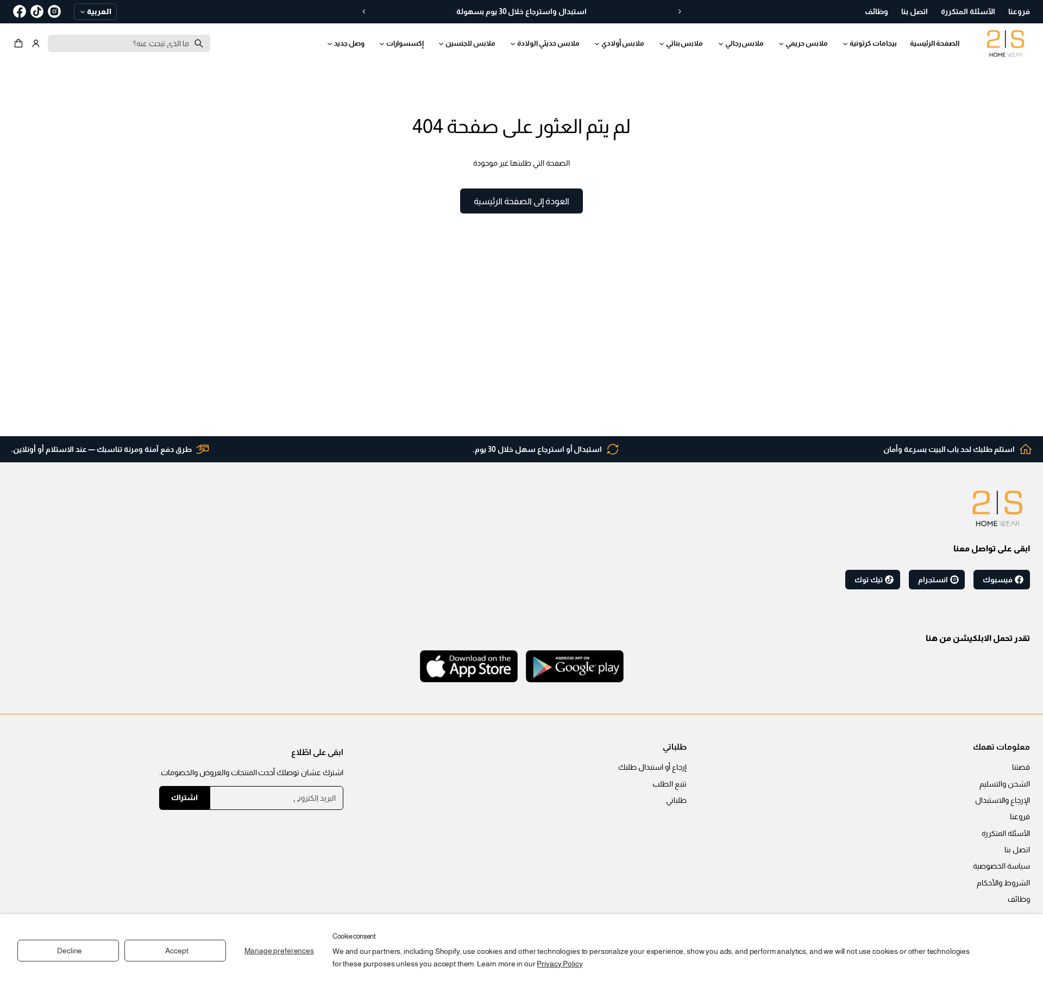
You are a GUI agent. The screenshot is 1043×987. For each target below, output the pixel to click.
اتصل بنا (1017, 849)
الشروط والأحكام (1003, 882)
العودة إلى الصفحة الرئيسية (521, 201)
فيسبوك (998, 579)
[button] (20, 43)
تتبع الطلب (669, 783)
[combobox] (129, 43)
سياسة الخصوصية (1001, 866)
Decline (69, 950)
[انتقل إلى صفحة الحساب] (36, 43)
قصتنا (1021, 767)
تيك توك (868, 579)
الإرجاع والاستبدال (1002, 800)
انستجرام (933, 579)
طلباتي (676, 800)
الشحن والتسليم (1004, 783)
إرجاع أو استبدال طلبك (652, 767)
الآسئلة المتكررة (1006, 833)
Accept (176, 950)
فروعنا (1020, 816)
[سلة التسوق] (20, 43)
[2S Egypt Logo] (997, 508)
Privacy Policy (559, 963)
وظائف (1019, 899)
